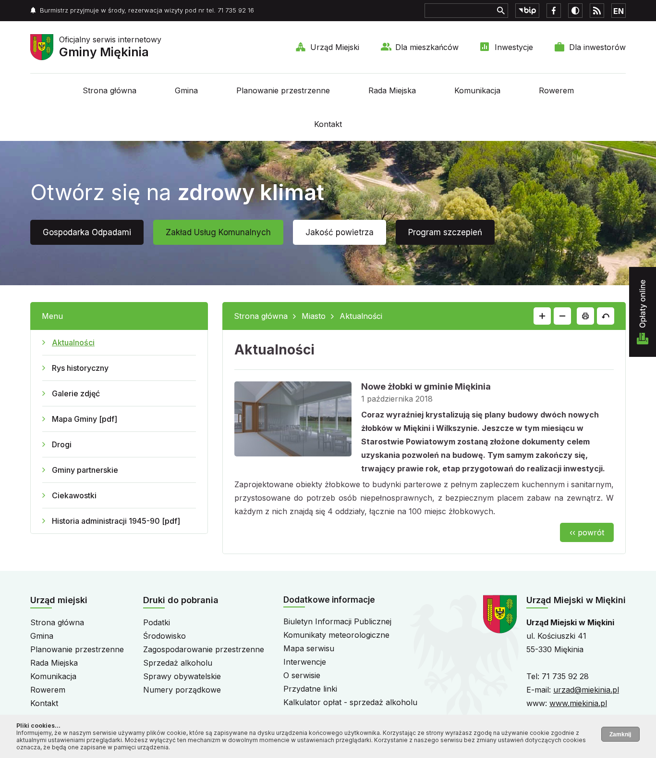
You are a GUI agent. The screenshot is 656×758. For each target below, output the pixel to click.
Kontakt (328, 124)
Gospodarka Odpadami (87, 232)
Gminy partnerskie (85, 470)
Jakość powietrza (339, 232)
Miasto (314, 316)
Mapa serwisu (308, 648)
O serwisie (301, 675)
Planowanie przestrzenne (283, 90)
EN (618, 11)
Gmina (186, 90)
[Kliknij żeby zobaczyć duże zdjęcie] (293, 420)
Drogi (62, 444)
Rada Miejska (392, 90)
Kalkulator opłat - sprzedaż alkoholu (350, 702)
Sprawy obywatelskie (182, 676)
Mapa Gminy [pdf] (84, 419)
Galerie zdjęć (76, 393)
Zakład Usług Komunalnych (218, 232)
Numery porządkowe (182, 690)
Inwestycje (514, 47)
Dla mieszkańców (427, 47)
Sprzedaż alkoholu (177, 663)
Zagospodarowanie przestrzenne (203, 649)
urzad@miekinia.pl (586, 690)
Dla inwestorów (597, 47)
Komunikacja (477, 90)
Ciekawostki (74, 495)
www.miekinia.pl (578, 703)
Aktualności (73, 342)
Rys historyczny (80, 368)
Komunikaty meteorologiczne (336, 635)
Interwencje (304, 662)
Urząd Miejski (334, 47)
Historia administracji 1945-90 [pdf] (116, 521)
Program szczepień (445, 232)
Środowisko (164, 636)
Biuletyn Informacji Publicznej (337, 621)
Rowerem (556, 90)
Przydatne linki (310, 689)
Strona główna (109, 90)
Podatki (156, 622)
